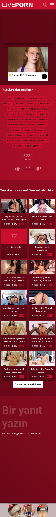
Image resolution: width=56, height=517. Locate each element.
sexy (28, 130)
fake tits (34, 109)
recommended (16, 125)
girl (45, 109)
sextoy (17, 130)
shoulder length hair (17, 135)
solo (34, 135)
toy (33, 140)
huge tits (32, 114)
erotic (22, 109)
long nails (14, 119)
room (31, 125)
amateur (23, 98)
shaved (39, 130)
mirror (44, 119)
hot (21, 114)
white (18, 146)
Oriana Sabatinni (34, 146)
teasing (23, 140)
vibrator (44, 140)
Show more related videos (28, 384)
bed (44, 98)
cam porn (46, 104)
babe (34, 98)
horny (11, 114)
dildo (12, 109)
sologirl (44, 135)
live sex (44, 114)
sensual (42, 125)
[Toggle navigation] (52, 4)
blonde (21, 104)
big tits (9, 104)
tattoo (11, 140)
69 (12, 98)
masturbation (30, 119)
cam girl (33, 104)
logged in (18, 433)
